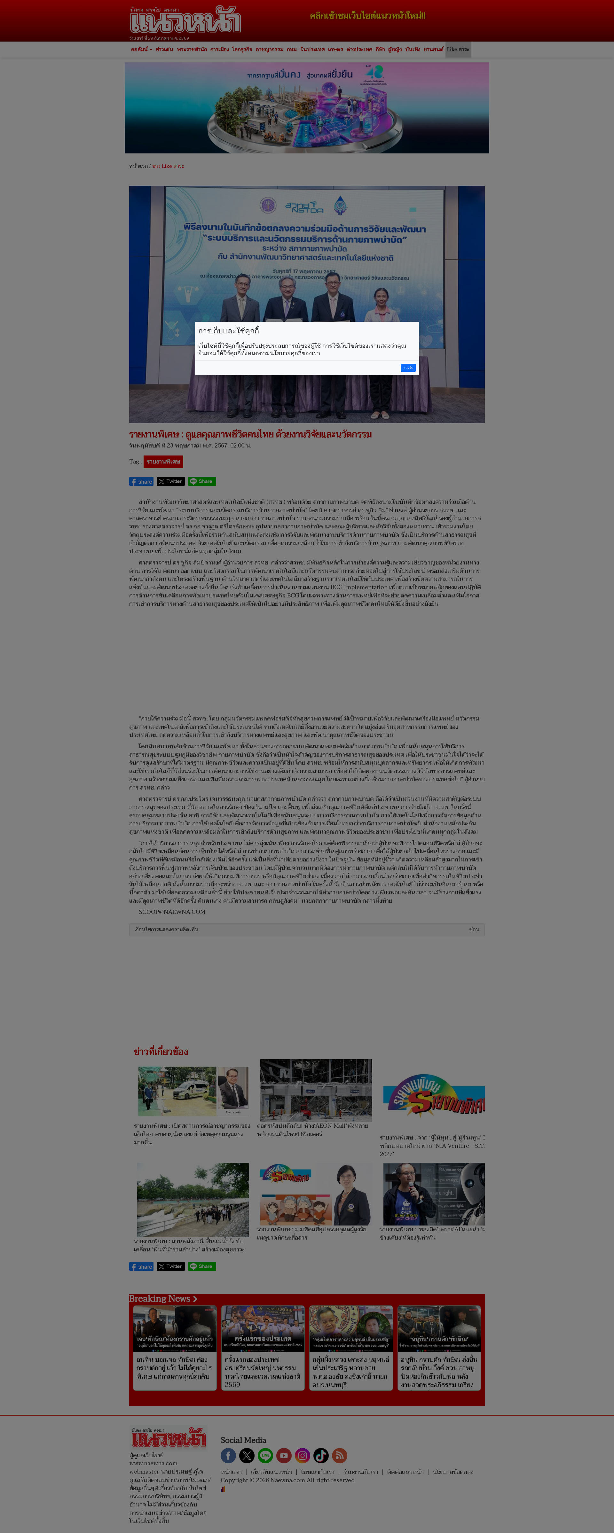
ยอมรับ (408, 368)
